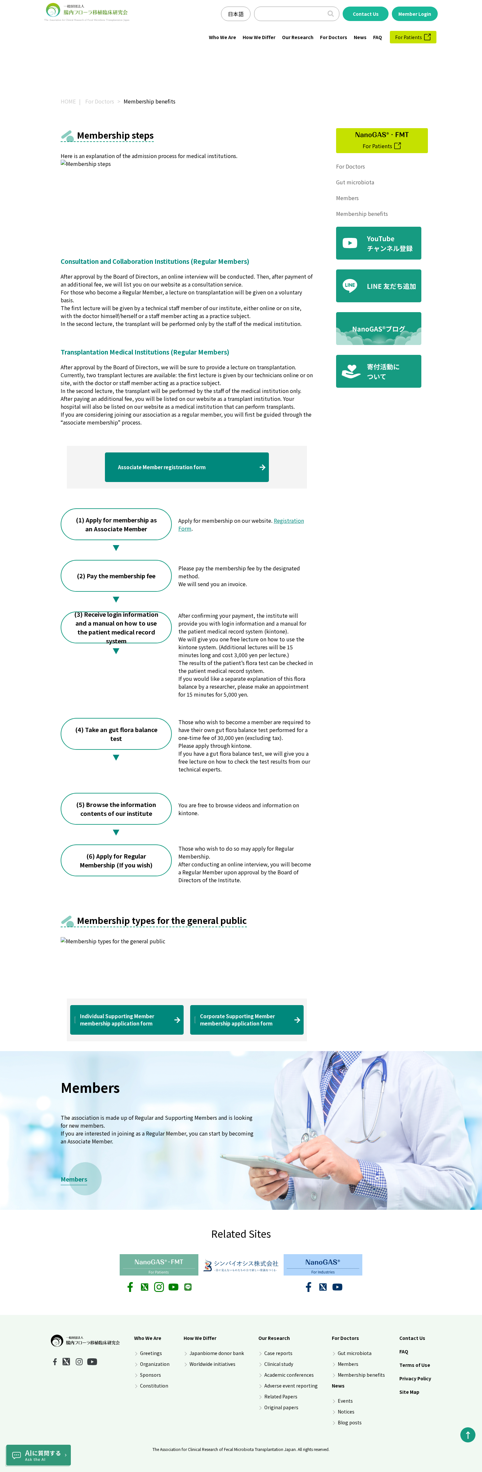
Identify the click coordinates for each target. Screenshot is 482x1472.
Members (347, 198)
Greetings (151, 1353)
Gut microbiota (355, 182)
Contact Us (412, 1338)
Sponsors (150, 1374)
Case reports (278, 1353)
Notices (346, 1411)
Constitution (154, 1385)
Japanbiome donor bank (217, 1353)
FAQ (377, 37)
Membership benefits (362, 214)
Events (345, 1400)
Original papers (281, 1407)
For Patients (408, 37)
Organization (155, 1364)
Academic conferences (289, 1374)
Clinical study (278, 1364)
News (360, 37)
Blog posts (350, 1422)
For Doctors (333, 37)
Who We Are (222, 37)
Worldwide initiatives (212, 1364)
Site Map (409, 1392)
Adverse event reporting (291, 1385)
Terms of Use (414, 1365)
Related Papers (280, 1396)
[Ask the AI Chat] (38, 1456)
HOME (68, 101)
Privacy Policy (415, 1378)
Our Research (297, 37)
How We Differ (259, 37)
